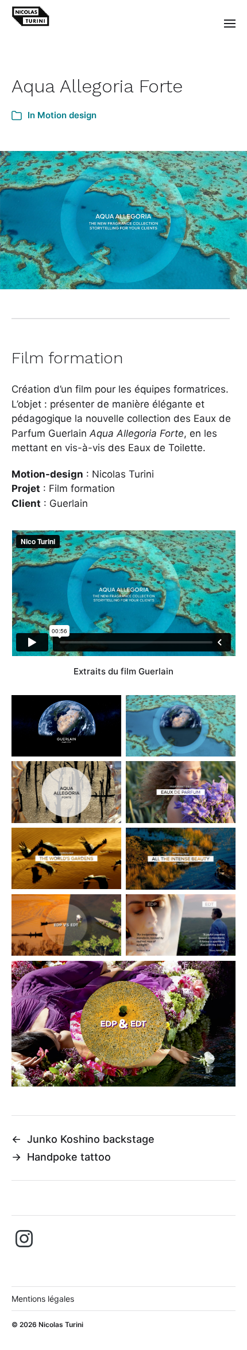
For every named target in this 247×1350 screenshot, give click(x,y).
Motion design (67, 115)
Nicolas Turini (60, 1324)
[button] (230, 23)
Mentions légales (42, 1299)
